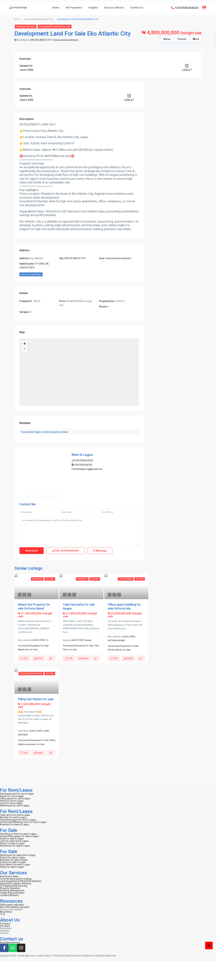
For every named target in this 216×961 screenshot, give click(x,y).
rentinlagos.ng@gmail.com (88, 469)
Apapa (88, 640)
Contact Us (136, 7)
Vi (47, 640)
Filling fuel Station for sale (35, 699)
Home (55, 7)
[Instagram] (21, 948)
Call (67, 550)
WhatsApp (100, 550)
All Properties (74, 7)
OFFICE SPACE (115, 650)
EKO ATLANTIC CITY (41, 40)
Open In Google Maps (31, 274)
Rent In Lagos (82, 455)
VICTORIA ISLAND (116, 640)
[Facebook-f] (4, 948)
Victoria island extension (65, 40)
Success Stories (114, 7)
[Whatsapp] (12, 948)
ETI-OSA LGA (42, 263)
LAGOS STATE (27, 267)
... (33, 632)
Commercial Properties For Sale (38, 19)
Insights (93, 7)
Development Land (25, 26)
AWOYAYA (23, 734)
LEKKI (46, 731)
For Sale (33, 649)
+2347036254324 (186, 7)
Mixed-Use (23, 649)
